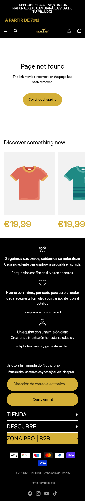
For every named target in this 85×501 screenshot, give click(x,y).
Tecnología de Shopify (56, 473)
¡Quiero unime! (42, 399)
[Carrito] (79, 31)
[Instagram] (38, 493)
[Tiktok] (55, 493)
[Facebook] (30, 493)
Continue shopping (42, 99)
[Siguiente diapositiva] (76, 190)
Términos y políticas (42, 483)
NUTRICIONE (33, 473)
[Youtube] (47, 493)
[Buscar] (15, 31)
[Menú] (5, 30)
